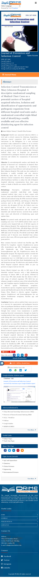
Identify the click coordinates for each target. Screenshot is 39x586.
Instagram (7, 564)
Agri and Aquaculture (10, 461)
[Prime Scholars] (11, 3)
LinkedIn (6, 568)
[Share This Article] (10, 370)
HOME (3, 515)
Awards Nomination (20, 358)
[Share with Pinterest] (18, 450)
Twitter (6, 560)
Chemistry (7, 463)
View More (31, 430)
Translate (15, 8)
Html (5, 352)
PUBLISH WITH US (6, 522)
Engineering (7, 469)
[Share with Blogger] (22, 450)
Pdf (12, 352)
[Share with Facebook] (5, 450)
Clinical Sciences (9, 466)
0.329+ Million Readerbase (20, 363)
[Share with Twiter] (9, 450)
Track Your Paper (9, 441)
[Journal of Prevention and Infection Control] (19, 31)
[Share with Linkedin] (14, 450)
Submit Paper (8, 439)
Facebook (7, 556)
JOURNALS (4, 518)
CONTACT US (5, 525)
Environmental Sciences (11, 472)
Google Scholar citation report (13, 375)
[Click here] (14, 355)
